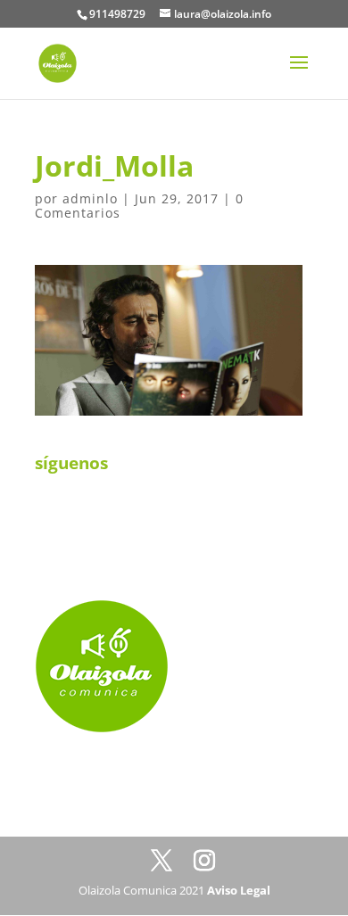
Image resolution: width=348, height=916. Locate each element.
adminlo (90, 198)
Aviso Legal (238, 890)
